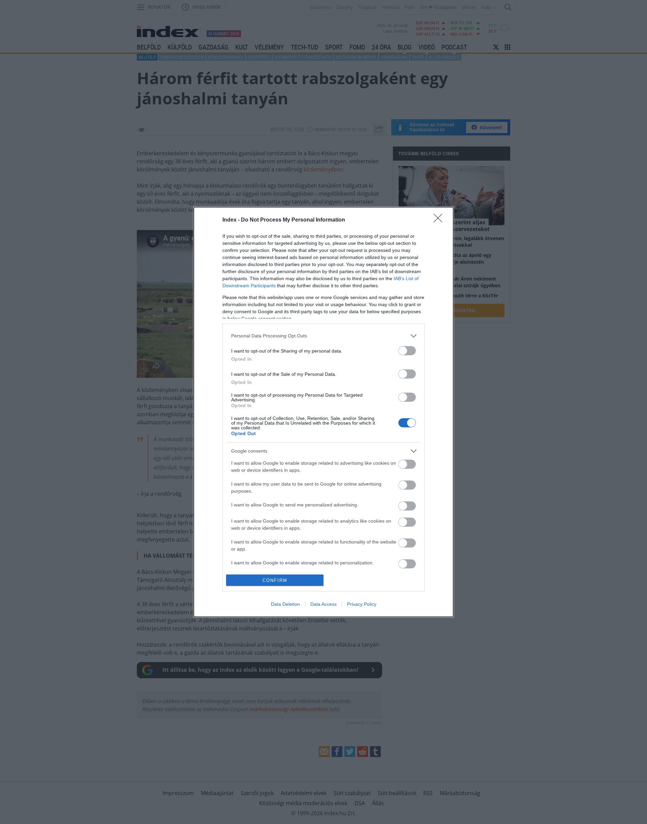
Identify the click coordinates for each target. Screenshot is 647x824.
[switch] (407, 350)
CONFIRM (275, 580)
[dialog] (323, 412)
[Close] (440, 220)
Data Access (323, 604)
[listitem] (323, 335)
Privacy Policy (361, 604)
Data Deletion (285, 604)
